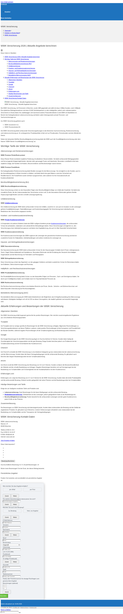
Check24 (11, 87)
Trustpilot (11, 82)
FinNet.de (4, 4)
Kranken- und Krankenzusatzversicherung (21, 68)
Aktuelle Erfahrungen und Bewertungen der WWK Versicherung (24, 77)
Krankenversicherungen (58, 223)
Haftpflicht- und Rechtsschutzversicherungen (22, 73)
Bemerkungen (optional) (10, 583)
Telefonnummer (7, 574)
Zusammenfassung (14, 96)
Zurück (7, 496)
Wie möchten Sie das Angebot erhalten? (15, 486)
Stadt (4, 569)
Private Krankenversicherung (15, 220)
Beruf (4, 538)
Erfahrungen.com (13, 91)
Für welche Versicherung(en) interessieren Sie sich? (19, 499)
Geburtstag (6, 547)
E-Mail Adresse (7, 520)
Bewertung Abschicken (8, 461)
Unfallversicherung (14, 66)
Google (10, 84)
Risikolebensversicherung (13, 394)
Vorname (5, 525)
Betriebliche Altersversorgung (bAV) (19, 75)
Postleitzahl (6, 554)
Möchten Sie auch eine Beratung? (13, 507)
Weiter (15, 496)
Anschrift (5, 565)
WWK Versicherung (11, 35)
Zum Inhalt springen (7, 2)
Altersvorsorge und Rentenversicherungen (21, 61)
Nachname (6, 529)
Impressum (33, 607)
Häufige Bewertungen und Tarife (18, 93)
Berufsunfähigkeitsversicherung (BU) (20, 64)
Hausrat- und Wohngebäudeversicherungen (22, 70)
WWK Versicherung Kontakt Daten (15, 98)
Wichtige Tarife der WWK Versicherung (17, 59)
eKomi (10, 89)
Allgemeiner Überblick (15, 80)
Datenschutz (24, 607)
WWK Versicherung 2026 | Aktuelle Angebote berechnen (22, 57)
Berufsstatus (7, 542)
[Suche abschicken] (19, 612)
